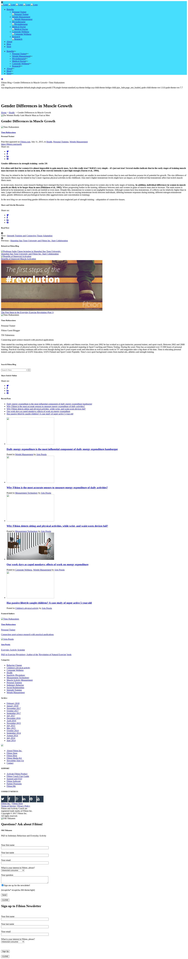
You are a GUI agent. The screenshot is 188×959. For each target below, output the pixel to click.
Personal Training (61, 142)
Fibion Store (12, 753)
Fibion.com (25, 142)
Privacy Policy (23, 806)
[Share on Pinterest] (8, 159)
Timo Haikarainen (8, 132)
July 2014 (11, 738)
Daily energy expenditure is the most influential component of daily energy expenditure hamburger (49, 404)
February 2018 (13, 703)
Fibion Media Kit (14, 758)
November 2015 (14, 723)
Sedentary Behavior (15, 685)
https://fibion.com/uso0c (11, 144)
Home (3, 112)
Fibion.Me (11, 786)
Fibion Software (14, 781)
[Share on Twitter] (8, 151)
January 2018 (12, 706)
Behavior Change (14, 665)
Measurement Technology (26, 493)
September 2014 (14, 733)
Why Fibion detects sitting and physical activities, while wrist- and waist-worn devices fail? (46, 409)
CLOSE (5, 900)
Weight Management (79, 142)
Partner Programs (14, 784)
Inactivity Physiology (16, 675)
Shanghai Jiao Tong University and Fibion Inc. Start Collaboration (39, 240)
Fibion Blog (12, 755)
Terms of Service (8, 806)
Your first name (7, 845)
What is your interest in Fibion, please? (18, 868)
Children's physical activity (27, 608)
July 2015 (11, 725)
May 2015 (11, 728)
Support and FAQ (14, 779)
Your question (7, 875)
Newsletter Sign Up (15, 760)
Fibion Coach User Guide (18, 776)
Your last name (7, 852)
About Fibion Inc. (14, 751)
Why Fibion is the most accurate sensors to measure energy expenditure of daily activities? (46, 406)
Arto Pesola (41, 454)
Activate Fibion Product (17, 774)
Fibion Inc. (6, 803)
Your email (6, 860)
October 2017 (13, 711)
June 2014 (11, 740)
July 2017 (11, 716)
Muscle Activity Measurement (20, 680)
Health (12, 112)
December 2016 (14, 718)
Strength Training (14, 690)
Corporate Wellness (23, 570)
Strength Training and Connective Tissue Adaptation (29, 236)
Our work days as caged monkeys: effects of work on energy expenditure (38, 411)
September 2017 (14, 713)
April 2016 (11, 721)
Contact (10, 763)
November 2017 (14, 708)
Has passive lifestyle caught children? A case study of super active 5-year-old (40, 414)
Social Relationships (15, 687)
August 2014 (12, 735)
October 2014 (13, 730)
